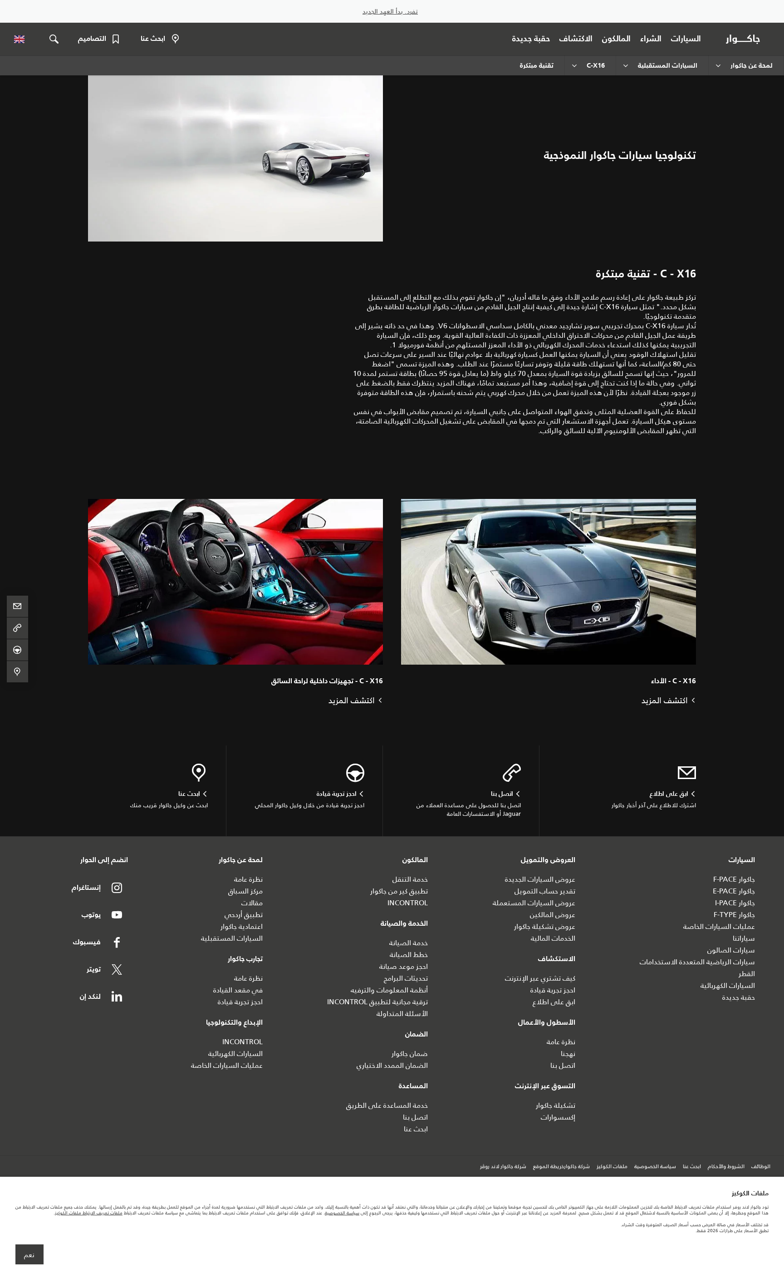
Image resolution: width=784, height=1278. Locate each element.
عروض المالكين (552, 914)
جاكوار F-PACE (734, 879)
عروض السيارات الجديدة (540, 879)
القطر (747, 973)
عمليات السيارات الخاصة (719, 926)
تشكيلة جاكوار (555, 1105)
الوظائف (760, 1166)
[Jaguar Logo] (745, 39)
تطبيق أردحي (244, 914)
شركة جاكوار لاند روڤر (503, 1166)
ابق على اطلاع (554, 1001)
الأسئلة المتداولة (402, 1013)
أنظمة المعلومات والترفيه (389, 990)
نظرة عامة (561, 1041)
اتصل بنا (562, 1065)
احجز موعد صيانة (403, 966)
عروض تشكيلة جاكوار (544, 926)
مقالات (252, 902)
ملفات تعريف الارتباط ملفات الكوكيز (88, 1213)
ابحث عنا (416, 1128)
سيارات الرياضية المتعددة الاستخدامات (697, 961)
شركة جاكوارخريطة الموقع (561, 1166)
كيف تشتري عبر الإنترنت (540, 978)
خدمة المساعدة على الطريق (387, 1105)
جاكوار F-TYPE (734, 914)
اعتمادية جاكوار (241, 926)
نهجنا (568, 1053)
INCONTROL (407, 902)
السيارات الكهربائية (728, 985)
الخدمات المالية (553, 938)
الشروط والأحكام (726, 1166)
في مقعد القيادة (238, 990)
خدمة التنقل (410, 879)
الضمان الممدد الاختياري (392, 1065)
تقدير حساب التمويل (544, 891)
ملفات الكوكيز (612, 1166)
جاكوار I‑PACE (735, 902)
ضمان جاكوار (410, 1053)
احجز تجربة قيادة (552, 990)
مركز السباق (245, 891)
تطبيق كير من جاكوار (399, 891)
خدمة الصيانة (408, 942)
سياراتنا (744, 938)
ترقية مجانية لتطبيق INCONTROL (377, 1001)
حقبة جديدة (738, 997)
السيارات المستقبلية (232, 938)
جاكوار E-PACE (734, 891)
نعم (29, 1255)
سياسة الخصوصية (655, 1166)
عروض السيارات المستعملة (534, 902)
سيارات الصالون (731, 950)
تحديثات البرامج (406, 978)
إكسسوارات (558, 1117)
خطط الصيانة (409, 954)
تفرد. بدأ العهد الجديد (390, 11)
